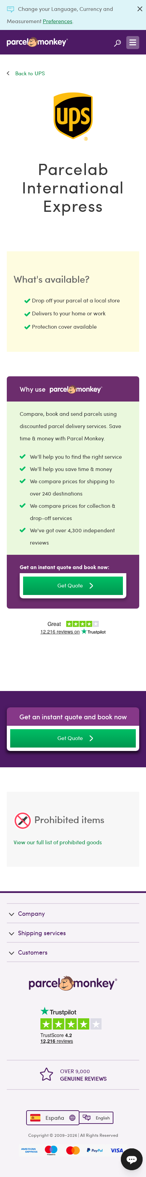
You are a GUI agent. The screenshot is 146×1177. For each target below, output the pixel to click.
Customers (33, 952)
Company (31, 913)
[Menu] (132, 42)
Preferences (57, 21)
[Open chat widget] (132, 1159)
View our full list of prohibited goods (58, 842)
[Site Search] (117, 42)
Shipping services (42, 932)
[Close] (140, 9)
